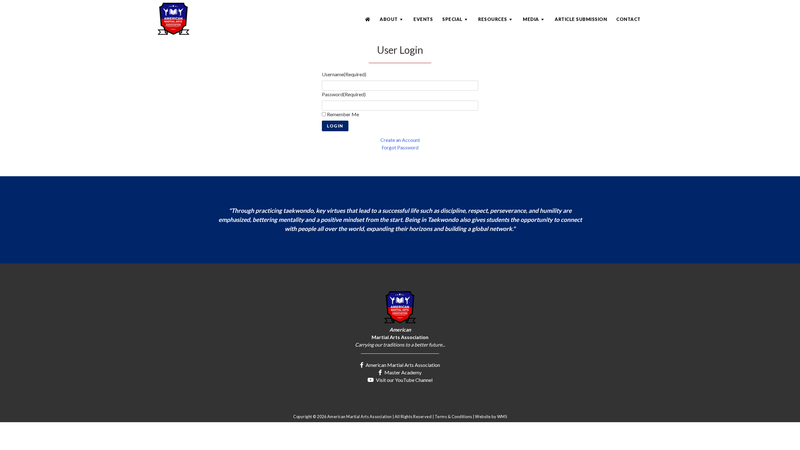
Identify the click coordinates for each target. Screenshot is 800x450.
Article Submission (581, 19)
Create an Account (400, 140)
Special (452, 19)
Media (531, 19)
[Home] (367, 19)
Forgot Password (400, 147)
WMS (502, 416)
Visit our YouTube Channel (403, 380)
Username (344, 74)
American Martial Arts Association (402, 365)
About (389, 19)
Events (423, 19)
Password (344, 94)
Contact (628, 19)
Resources (492, 19)
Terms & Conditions (453, 416)
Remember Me (343, 114)
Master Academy (402, 372)
